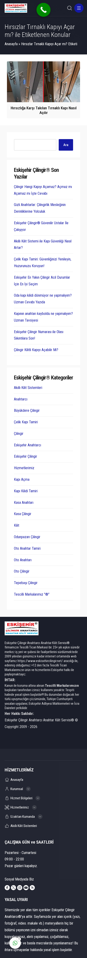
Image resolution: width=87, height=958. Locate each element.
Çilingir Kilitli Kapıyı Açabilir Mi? (36, 350)
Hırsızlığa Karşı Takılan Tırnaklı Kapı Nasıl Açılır (44, 110)
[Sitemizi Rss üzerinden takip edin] (32, 887)
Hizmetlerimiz (24, 468)
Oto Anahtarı (23, 560)
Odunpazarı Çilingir (27, 537)
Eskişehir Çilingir (25, 456)
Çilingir (18, 433)
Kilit (16, 525)
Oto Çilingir (21, 571)
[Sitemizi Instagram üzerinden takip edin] (19, 887)
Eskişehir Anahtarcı (27, 445)
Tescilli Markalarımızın (62, 685)
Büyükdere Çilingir (27, 410)
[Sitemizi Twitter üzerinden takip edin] (13, 887)
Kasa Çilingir (22, 514)
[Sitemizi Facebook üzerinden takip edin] (7, 887)
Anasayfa (11, 44)
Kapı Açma (21, 479)
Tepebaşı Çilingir (26, 583)
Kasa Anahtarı (23, 502)
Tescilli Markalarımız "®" (31, 594)
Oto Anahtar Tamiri (27, 548)
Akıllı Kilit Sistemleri (28, 387)
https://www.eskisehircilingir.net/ (40, 661)
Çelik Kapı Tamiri (26, 422)
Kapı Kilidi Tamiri (26, 491)
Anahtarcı (20, 399)
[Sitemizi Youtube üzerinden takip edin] (26, 887)
